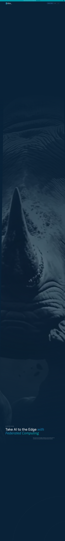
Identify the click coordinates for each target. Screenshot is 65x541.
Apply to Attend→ (38, 0)
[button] (57, 3)
